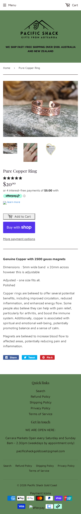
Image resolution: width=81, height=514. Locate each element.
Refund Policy (40, 396)
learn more (13, 201)
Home (6, 67)
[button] (13, 178)
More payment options (19, 239)
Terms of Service (40, 414)
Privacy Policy (40, 408)
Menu (12, 5)
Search (40, 391)
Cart (74, 5)
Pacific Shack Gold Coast (42, 485)
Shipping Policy (41, 402)
